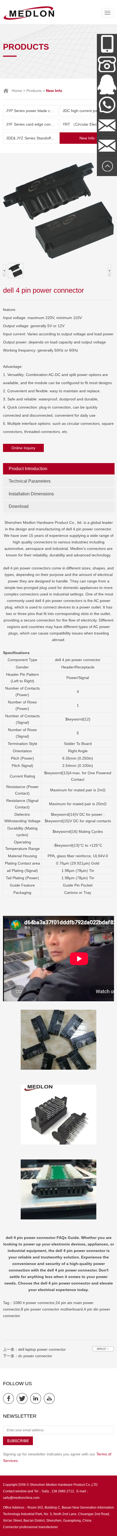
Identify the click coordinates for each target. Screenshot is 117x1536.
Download (19, 506)
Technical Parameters (30, 481)
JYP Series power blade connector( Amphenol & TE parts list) (32, 111)
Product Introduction (28, 468)
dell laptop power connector (42, 1349)
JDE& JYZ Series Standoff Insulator (32, 138)
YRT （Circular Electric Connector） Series (89, 124)
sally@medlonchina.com (21, 1498)
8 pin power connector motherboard (52, 1309)
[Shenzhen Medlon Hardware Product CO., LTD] (29, 19)
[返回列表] (103, 1349)
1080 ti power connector (33, 1303)
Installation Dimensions (31, 494)
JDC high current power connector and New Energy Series (89, 111)
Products (34, 90)
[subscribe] (18, 1444)
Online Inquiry (23, 448)
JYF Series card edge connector (32, 124)
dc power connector (35, 1356)
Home (17, 90)
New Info (87, 138)
